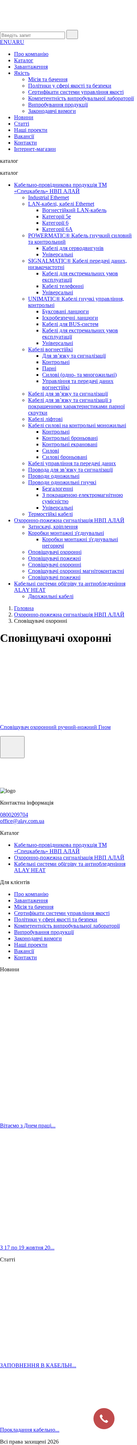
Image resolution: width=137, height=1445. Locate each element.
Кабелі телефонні (63, 286)
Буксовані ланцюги (65, 311)
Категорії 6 (55, 223)
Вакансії (24, 136)
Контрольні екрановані (69, 444)
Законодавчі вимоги (52, 111)
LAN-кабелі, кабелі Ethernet (61, 204)
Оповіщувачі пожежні (54, 558)
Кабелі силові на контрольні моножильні (77, 425)
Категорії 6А (57, 229)
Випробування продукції (58, 105)
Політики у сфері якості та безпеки (69, 86)
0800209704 (14, 815)
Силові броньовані (64, 457)
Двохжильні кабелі (50, 596)
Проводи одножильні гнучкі (62, 482)
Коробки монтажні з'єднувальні (66, 533)
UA (12, 42)
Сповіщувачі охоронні (54, 565)
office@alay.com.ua (22, 821)
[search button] (72, 34)
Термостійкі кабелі (50, 514)
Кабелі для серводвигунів (73, 248)
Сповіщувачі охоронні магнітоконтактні (76, 571)
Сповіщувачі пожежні (54, 577)
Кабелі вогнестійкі (50, 349)
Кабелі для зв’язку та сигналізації (68, 394)
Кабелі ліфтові (45, 419)
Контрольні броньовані (70, 438)
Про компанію (31, 54)
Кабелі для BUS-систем (70, 324)
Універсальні (57, 254)
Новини (23, 117)
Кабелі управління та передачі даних (72, 463)
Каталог (23, 60)
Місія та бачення (47, 79)
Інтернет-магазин (35, 149)
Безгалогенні (57, 489)
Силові (50, 451)
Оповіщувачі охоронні (54, 552)
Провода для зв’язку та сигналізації (70, 470)
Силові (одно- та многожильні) (79, 375)
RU (20, 42)
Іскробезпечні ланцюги (70, 318)
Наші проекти (30, 130)
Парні (49, 368)
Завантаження (31, 67)
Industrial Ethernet (48, 197)
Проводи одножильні (53, 476)
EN (4, 42)
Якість (22, 73)
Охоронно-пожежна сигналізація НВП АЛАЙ (69, 520)
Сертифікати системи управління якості (76, 92)
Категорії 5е (56, 216)
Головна (24, 608)
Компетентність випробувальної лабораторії (81, 98)
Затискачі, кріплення (53, 527)
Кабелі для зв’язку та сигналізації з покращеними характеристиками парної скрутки (76, 406)
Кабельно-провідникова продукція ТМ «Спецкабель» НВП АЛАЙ (60, 188)
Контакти (25, 143)
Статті (21, 124)
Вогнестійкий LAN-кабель (74, 210)
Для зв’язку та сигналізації (74, 356)
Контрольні (56, 362)
